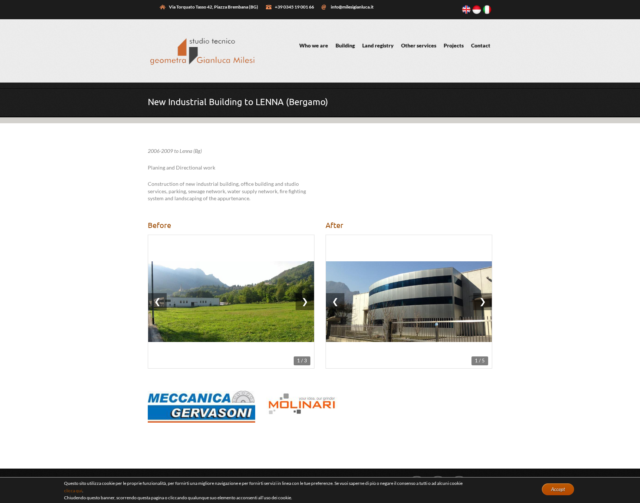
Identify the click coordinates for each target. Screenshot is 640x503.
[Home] (201, 71)
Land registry (378, 45)
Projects (454, 45)
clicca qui (73, 490)
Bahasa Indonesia (476, 9)
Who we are (313, 45)
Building (345, 45)
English (466, 9)
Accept (558, 489)
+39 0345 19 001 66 (294, 7)
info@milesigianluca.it (352, 7)
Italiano (487, 9)
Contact (480, 45)
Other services (418, 45)
